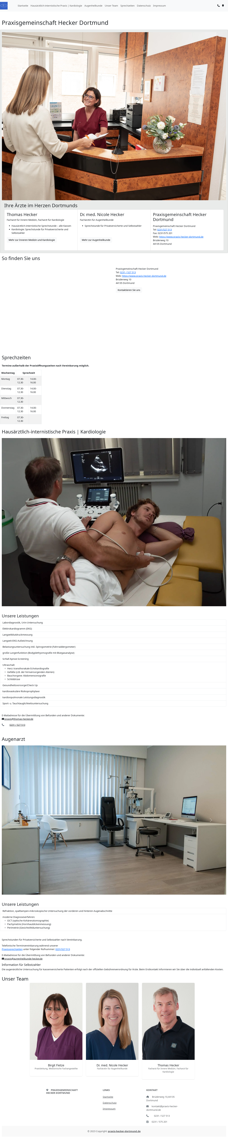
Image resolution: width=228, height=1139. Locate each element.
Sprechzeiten (127, 5)
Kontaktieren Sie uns (129, 290)
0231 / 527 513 (128, 272)
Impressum (159, 5)
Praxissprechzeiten (12, 949)
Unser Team (111, 5)
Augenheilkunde (93, 5)
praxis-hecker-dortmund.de (124, 1131)
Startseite (23, 5)
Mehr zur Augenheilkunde (96, 240)
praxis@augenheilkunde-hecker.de (23, 958)
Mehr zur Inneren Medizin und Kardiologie (32, 240)
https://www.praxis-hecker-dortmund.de (181, 236)
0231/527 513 (164, 229)
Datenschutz (144, 5)
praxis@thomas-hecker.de (18, 719)
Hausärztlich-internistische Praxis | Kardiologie (56, 5)
